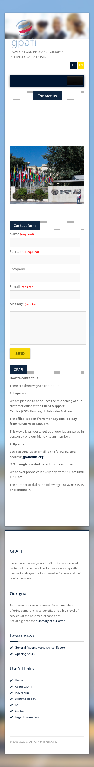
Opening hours (25, 654)
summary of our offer (50, 621)
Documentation (25, 699)
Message (24, 304)
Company (17, 269)
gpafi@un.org (32, 457)
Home (19, 680)
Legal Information (27, 717)
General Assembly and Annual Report (40, 647)
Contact (20, 711)
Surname (24, 251)
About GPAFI (23, 687)
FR (74, 65)
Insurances (22, 693)
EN (81, 65)
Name (22, 234)
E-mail (22, 286)
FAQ (17, 705)
